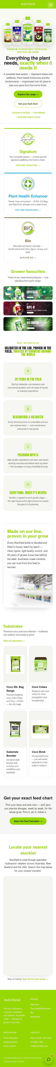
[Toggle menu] (51, 5)
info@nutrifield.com (39, 1045)
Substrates (35, 1016)
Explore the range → (28, 94)
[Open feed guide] (48, 1059)
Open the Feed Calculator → (28, 821)
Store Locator (9, 1045)
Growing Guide (10, 1041)
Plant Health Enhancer (40, 1008)
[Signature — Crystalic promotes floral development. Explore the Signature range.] (28, 293)
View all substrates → (14, 640)
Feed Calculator (10, 1037)
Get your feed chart (28, 103)
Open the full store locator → (35, 979)
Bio (31, 1012)
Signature (34, 1004)
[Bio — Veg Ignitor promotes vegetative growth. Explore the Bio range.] (28, 324)
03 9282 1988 (36, 1041)
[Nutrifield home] (28, 4)
